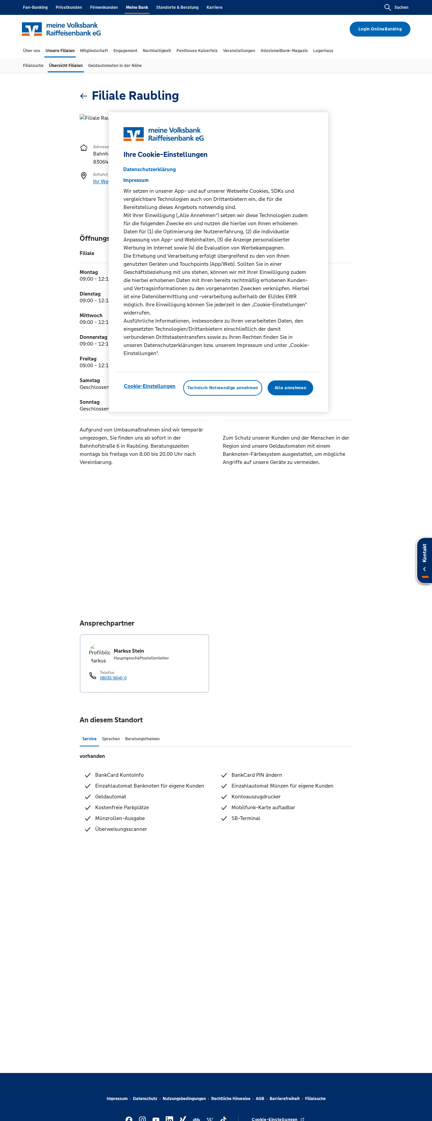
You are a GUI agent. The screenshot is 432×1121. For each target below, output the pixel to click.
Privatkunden (69, 7)
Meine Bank (137, 7)
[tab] (32, 50)
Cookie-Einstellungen (150, 385)
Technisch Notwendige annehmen (222, 387)
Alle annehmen (290, 387)
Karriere (214, 7)
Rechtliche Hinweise (230, 1098)
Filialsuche (315, 1098)
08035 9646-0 (113, 678)
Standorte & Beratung (177, 7)
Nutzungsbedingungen (184, 1098)
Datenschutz (145, 1098)
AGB (260, 1098)
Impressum (117, 1098)
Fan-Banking (35, 7)
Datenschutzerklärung (149, 169)
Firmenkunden (104, 7)
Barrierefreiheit (285, 1098)
